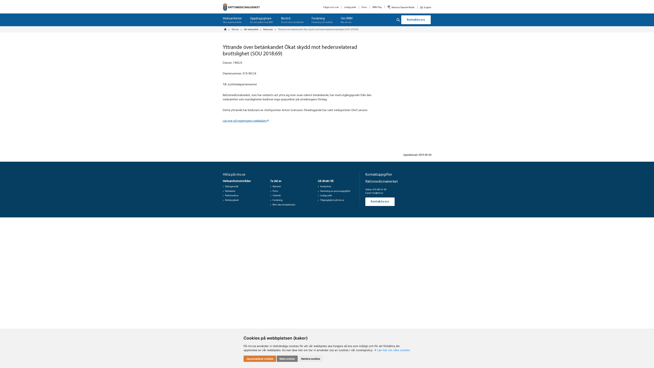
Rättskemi (230, 191)
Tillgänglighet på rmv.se (332, 200)
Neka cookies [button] (287, 358)
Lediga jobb (350, 7)
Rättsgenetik (231, 186)
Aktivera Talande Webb (403, 7)
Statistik (277, 195)
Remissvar (268, 29)
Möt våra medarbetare (284, 205)
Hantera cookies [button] (310, 358)
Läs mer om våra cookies (393, 350)
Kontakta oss (416, 19)
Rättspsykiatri (232, 200)
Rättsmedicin (232, 195)
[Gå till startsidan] (241, 7)
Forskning (278, 200)
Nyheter (277, 186)
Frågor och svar (331, 7)
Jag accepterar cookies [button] (259, 358)
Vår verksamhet (251, 29)
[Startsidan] (226, 29)
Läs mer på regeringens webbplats (245, 121)
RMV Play (377, 7)
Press (364, 7)
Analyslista (325, 186)
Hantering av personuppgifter (335, 191)
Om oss (235, 29)
